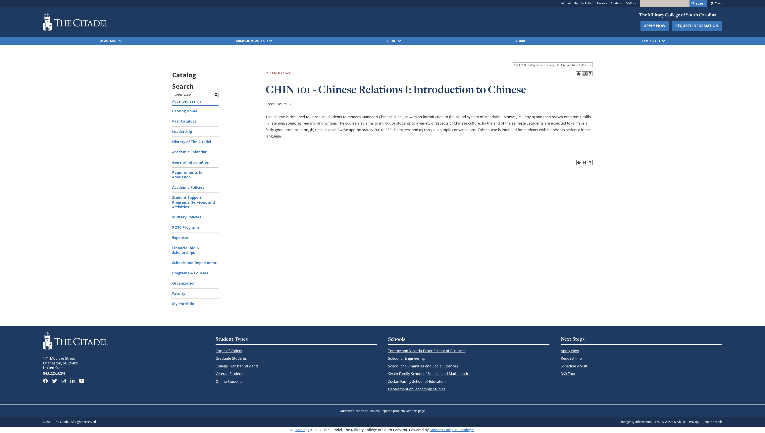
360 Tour (568, 373)
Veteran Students (230, 373)
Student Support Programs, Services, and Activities (193, 202)
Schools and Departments (195, 262)
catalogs (302, 429)
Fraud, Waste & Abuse (670, 422)
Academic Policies (188, 187)
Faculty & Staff (583, 3)
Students (617, 3)
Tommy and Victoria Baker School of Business (426, 350)
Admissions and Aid (252, 41)
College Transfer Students (237, 366)
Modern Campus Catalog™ (452, 429)
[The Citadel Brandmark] (123, 341)
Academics (108, 41)
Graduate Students (231, 358)
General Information (190, 162)
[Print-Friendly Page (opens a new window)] (584, 73)
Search (700, 3)
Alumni (566, 3)
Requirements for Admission (188, 174)
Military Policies (186, 217)
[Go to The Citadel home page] (75, 22)
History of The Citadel (191, 141)
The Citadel (61, 422)
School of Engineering (406, 358)
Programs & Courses (190, 273)
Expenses (180, 237)
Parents (602, 3)
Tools (718, 3)
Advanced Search (186, 101)
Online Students (229, 381)
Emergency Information (635, 422)
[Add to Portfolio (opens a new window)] (578, 73)
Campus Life (651, 41)
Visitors (631, 3)
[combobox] (553, 64)
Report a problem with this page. (403, 411)
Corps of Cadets (229, 350)
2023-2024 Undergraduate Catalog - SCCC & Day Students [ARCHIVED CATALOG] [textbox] (553, 65)
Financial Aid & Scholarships (185, 250)
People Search (712, 422)
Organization (184, 283)
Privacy (694, 422)
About (391, 41)
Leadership (182, 131)
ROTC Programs (186, 227)
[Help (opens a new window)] (589, 73)
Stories (521, 41)
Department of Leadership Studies (416, 389)
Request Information (696, 25)
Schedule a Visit (574, 366)
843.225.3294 (54, 373)
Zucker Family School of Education (417, 381)
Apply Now (654, 25)
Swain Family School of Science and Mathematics (429, 373)
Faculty (178, 293)
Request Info (571, 358)
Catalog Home (184, 111)
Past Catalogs (184, 121)
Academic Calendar (189, 151)
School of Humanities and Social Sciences (423, 366)
